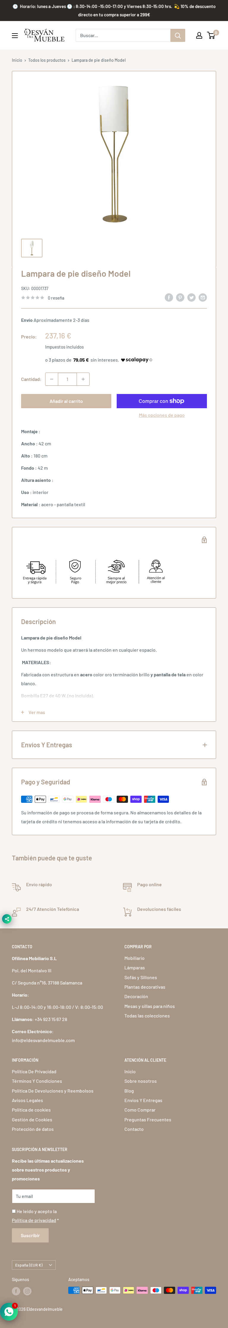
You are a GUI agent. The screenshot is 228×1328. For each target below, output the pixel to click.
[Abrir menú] (15, 35)
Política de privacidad (34, 1220)
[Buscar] (177, 35)
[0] (211, 35)
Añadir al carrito (66, 401)
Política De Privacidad (34, 1071)
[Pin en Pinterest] (180, 297)
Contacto (134, 1129)
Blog (129, 1090)
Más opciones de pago (162, 415)
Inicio (17, 60)
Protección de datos (33, 1129)
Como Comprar (140, 1109)
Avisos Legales (27, 1100)
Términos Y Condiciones (37, 1081)
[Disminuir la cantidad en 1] (51, 379)
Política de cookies (31, 1109)
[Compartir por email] (203, 297)
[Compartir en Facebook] (169, 297)
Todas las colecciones (147, 1015)
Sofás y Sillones (140, 977)
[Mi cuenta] (199, 35)
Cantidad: (31, 379)
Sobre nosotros (140, 1081)
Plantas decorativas (144, 987)
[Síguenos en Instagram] (27, 1291)
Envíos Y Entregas (143, 1100)
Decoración (136, 996)
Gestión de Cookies (32, 1119)
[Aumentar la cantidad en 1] (83, 379)
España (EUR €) (28, 1264)
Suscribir (30, 1235)
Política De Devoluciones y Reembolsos (53, 1090)
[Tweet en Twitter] (191, 297)
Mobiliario (134, 958)
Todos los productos (47, 60)
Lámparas (134, 967)
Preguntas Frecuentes (147, 1119)
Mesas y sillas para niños (149, 1006)
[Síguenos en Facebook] (16, 1291)
